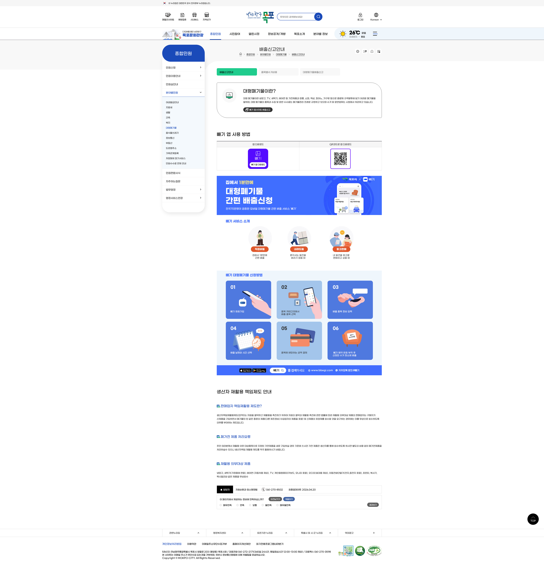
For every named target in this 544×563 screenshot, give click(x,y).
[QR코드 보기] (379, 51)
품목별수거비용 (269, 72)
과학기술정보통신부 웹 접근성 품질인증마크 (374, 551)
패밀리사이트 (168, 19)
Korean (374, 19)
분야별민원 (265, 54)
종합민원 (215, 33)
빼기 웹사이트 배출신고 (259, 109)
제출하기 (289, 499)
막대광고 (349, 533)
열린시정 (254, 33)
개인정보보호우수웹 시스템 (360, 551)
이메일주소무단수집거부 (214, 543)
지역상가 (207, 19)
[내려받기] (372, 51)
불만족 (268, 505)
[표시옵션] (358, 51)
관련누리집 (187, 532)
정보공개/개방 (277, 33)
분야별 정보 (320, 33)
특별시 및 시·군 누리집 (319, 532)
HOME (241, 54)
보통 (255, 505)
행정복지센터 (231, 532)
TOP (533, 520)
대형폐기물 (281, 54)
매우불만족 (285, 505)
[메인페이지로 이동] (260, 17)
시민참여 (234, 33)
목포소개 (299, 33)
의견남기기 (275, 499)
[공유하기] (365, 51)
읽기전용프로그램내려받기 (269, 543)
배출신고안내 (298, 54)
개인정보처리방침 (171, 543)
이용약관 (191, 543)
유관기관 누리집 (275, 532)
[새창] (258, 150)
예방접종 (182, 19)
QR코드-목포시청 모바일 (345, 551)
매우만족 (227, 505)
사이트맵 (375, 34)
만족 (242, 505)
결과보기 (373, 505)
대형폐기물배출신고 (313, 72)
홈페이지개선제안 (241, 543)
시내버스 (194, 19)
